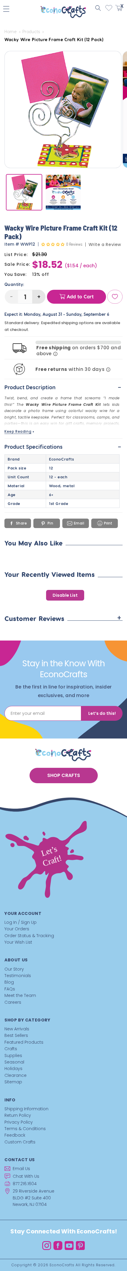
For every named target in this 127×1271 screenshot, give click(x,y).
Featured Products (23, 1042)
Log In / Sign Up (20, 922)
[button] (98, 8)
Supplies (13, 1055)
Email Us (21, 1169)
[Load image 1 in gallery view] (24, 192)
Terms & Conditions (25, 1129)
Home (10, 32)
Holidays (13, 1068)
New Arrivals (16, 1029)
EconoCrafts (62, 1264)
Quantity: (14, 284)
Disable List (65, 595)
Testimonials (17, 976)
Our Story (14, 969)
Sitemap (13, 1082)
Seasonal (14, 1062)
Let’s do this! (102, 713)
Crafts (10, 1049)
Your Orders (16, 929)
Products (31, 32)
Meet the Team (20, 995)
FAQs (9, 989)
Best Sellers (16, 1035)
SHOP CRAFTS (63, 775)
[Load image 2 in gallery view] (63, 192)
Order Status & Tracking (29, 936)
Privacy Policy (18, 1122)
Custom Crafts (19, 1142)
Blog (9, 982)
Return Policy (17, 1115)
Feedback (14, 1135)
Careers (12, 1002)
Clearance (15, 1075)
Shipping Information (26, 1109)
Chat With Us (26, 1176)
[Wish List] (115, 297)
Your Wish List (18, 942)
